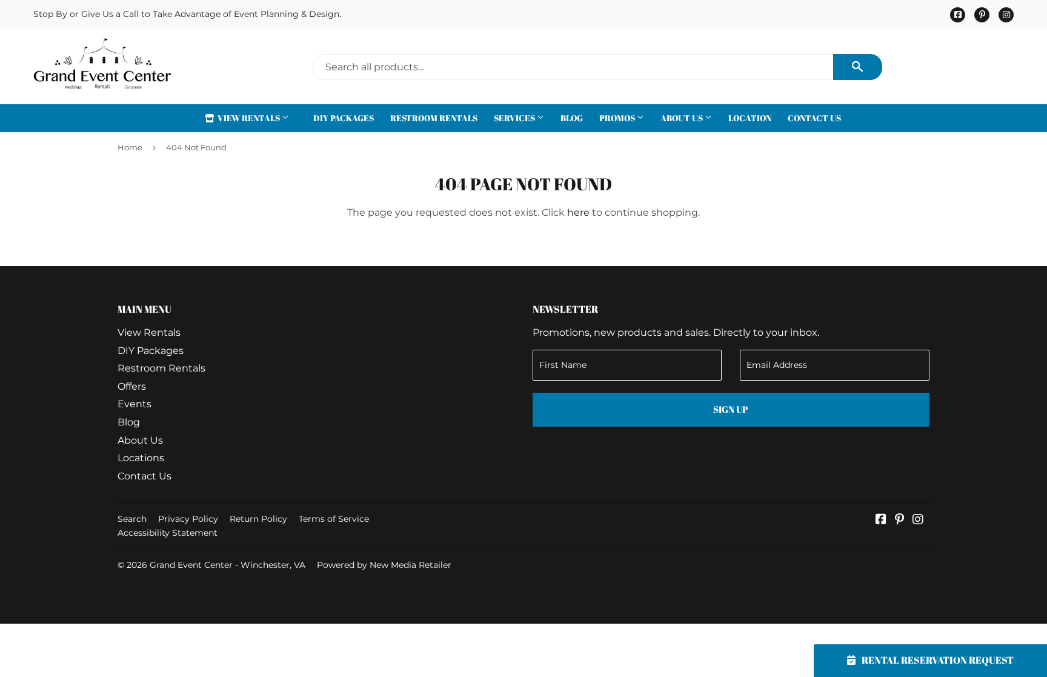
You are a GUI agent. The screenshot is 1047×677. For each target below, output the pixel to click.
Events (134, 404)
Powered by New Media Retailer (384, 565)
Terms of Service (334, 519)
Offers (132, 386)
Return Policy (258, 519)
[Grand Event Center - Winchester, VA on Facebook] (881, 520)
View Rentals (249, 118)
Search (132, 519)
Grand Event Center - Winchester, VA (227, 565)
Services (515, 118)
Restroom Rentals (433, 118)
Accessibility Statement (168, 533)
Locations (141, 458)
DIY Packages (343, 118)
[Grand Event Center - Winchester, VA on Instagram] (917, 520)
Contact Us (814, 118)
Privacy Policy (188, 519)
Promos (618, 118)
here (578, 212)
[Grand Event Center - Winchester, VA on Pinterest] (899, 520)
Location (749, 118)
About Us (682, 118)
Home (130, 147)
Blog (571, 118)
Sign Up (730, 409)
